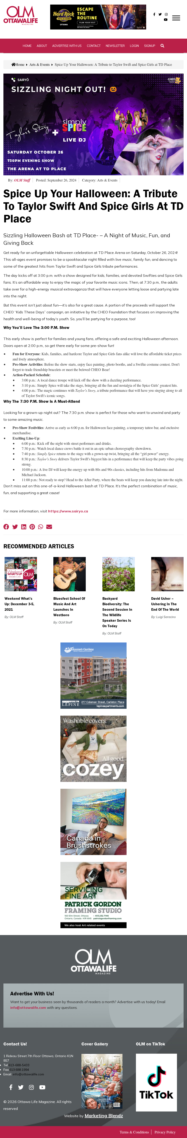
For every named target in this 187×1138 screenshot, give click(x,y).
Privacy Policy (165, 1132)
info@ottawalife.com (28, 1007)
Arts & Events (39, 64)
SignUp (149, 46)
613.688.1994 (19, 1070)
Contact (94, 46)
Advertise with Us (67, 46)
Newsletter (115, 46)
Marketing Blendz (104, 1115)
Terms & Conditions (134, 1132)
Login (134, 46)
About (42, 46)
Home (27, 46)
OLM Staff (22, 180)
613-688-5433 (18, 1065)
